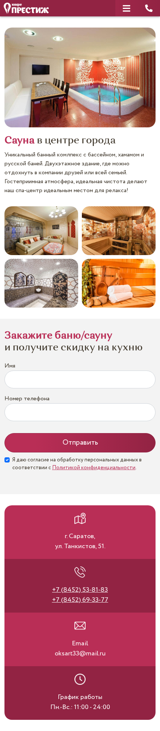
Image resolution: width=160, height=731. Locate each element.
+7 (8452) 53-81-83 (80, 590)
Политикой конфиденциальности (93, 467)
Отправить (80, 442)
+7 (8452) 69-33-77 (80, 600)
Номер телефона (26, 398)
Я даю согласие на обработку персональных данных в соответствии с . (77, 463)
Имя (9, 366)
